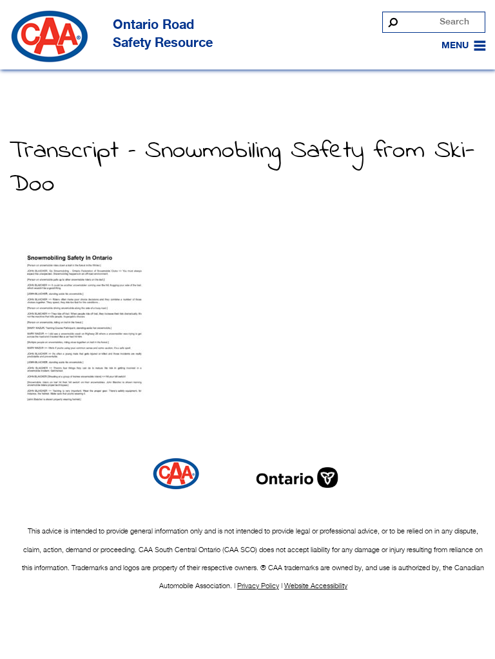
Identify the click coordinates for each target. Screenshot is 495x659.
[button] (455, 46)
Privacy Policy (258, 585)
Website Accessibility (315, 585)
